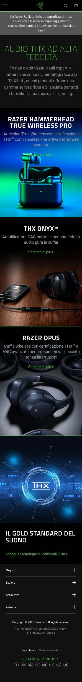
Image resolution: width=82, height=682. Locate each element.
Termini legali (23, 628)
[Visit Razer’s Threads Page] (30, 665)
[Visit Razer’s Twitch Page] (59, 665)
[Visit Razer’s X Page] (37, 665)
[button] (5, 5)
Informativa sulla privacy (50, 628)
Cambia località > (50, 650)
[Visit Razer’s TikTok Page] (52, 665)
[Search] (65, 5)
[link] (40, 5)
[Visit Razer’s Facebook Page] (16, 665)
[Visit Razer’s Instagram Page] (23, 665)
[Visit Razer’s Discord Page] (66, 665)
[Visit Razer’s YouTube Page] (44, 665)
